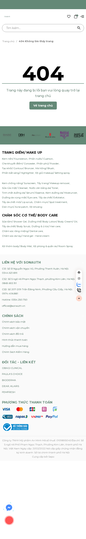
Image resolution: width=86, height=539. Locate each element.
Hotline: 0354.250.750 (14, 299)
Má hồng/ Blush (44, 168)
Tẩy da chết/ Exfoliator (51, 197)
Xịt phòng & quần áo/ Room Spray (53, 246)
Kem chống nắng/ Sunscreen (19, 183)
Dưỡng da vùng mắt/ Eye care (19, 197)
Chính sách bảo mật (14, 321)
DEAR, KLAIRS (10, 386)
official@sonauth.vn (13, 305)
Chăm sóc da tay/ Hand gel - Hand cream (25, 235)
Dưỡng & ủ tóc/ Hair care (46, 226)
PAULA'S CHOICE (12, 373)
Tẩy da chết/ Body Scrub (16, 226)
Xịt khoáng (35, 206)
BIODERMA (9, 380)
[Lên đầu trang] (79, 298)
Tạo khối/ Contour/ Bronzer (18, 168)
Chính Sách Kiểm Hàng (15, 351)
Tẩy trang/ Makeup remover (53, 183)
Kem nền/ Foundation (14, 158)
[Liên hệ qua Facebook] (9, 508)
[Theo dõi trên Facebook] (79, 272)
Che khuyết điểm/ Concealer (18, 163)
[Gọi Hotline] (79, 290)
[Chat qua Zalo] (79, 284)
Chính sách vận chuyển (15, 327)
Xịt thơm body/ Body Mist (17, 246)
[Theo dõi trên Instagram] (79, 278)
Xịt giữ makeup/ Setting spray (52, 172)
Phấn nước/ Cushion (41, 158)
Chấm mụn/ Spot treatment (50, 202)
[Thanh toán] (30, 413)
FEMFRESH (8, 392)
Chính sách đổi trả (12, 333)
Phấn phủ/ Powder (48, 163)
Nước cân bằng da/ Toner (43, 187)
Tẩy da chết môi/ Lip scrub (17, 202)
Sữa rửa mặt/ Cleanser (15, 187)
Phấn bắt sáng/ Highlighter (18, 172)
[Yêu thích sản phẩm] (69, 16)
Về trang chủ (43, 105)
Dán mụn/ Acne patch (15, 206)
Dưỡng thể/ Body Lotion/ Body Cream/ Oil (52, 221)
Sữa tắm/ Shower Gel (14, 221)
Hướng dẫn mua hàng (15, 345)
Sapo (51, 456)
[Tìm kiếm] (79, 28)
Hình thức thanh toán (14, 339)
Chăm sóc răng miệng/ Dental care (22, 231)
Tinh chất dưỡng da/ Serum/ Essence (23, 192)
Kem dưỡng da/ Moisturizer (61, 192)
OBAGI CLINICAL (12, 367)
